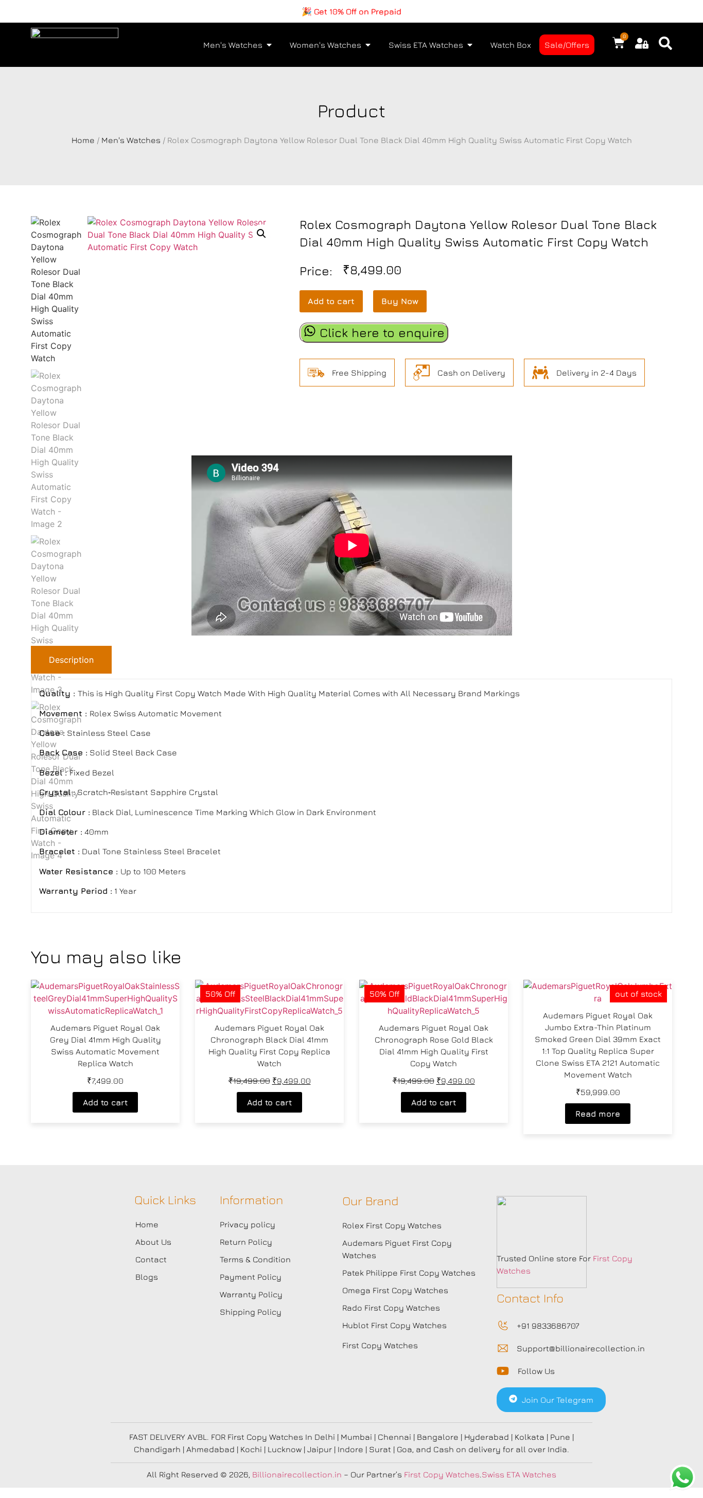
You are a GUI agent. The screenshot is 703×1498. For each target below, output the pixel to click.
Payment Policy (251, 1276)
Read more (597, 1113)
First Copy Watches (380, 1345)
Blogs (146, 1276)
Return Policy (246, 1241)
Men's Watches (131, 140)
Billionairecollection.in (297, 1474)
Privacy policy (247, 1224)
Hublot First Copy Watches (394, 1325)
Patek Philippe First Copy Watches (409, 1272)
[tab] (71, 660)
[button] (261, 233)
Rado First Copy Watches (391, 1307)
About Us (153, 1241)
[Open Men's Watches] (269, 45)
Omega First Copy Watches (395, 1290)
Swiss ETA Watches (519, 1474)
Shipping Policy (251, 1311)
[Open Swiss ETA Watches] (470, 45)
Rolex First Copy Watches (392, 1225)
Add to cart (331, 301)
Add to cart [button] (105, 1102)
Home (83, 140)
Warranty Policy (251, 1294)
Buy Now (399, 301)
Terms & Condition (255, 1259)
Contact (151, 1259)
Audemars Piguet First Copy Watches (397, 1249)
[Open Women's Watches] (368, 45)
